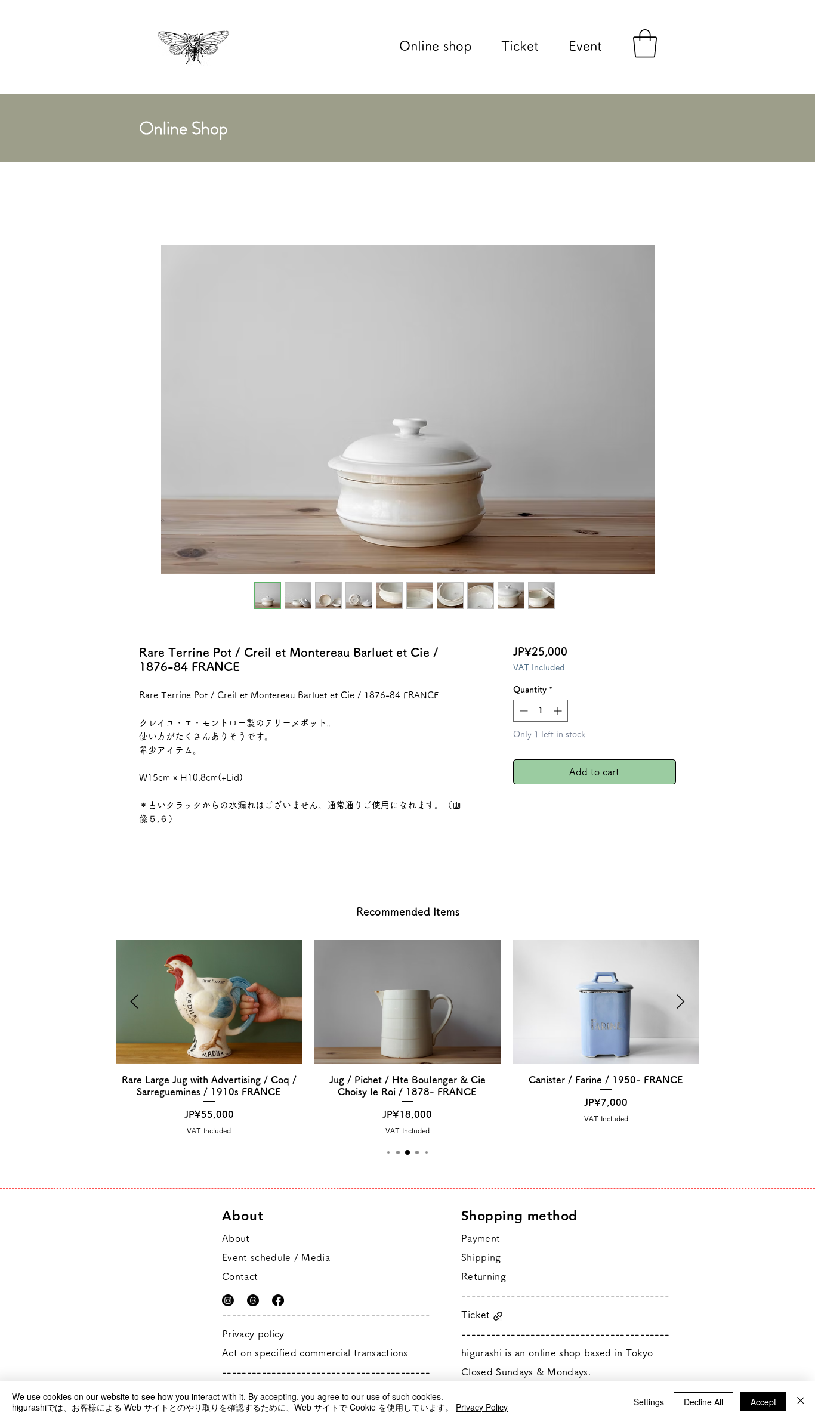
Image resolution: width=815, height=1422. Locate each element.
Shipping (481, 1257)
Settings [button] (649, 1402)
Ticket (475, 1314)
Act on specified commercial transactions (315, 1353)
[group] (407, 1037)
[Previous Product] (134, 1001)
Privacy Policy (482, 1407)
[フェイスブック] (278, 1300)
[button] (645, 43)
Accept (763, 1402)
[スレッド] (253, 1300)
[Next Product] (681, 1001)
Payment (480, 1238)
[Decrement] (522, 710)
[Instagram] (228, 1300)
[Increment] (558, 710)
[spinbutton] (540, 710)
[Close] (801, 1401)
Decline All (703, 1402)
